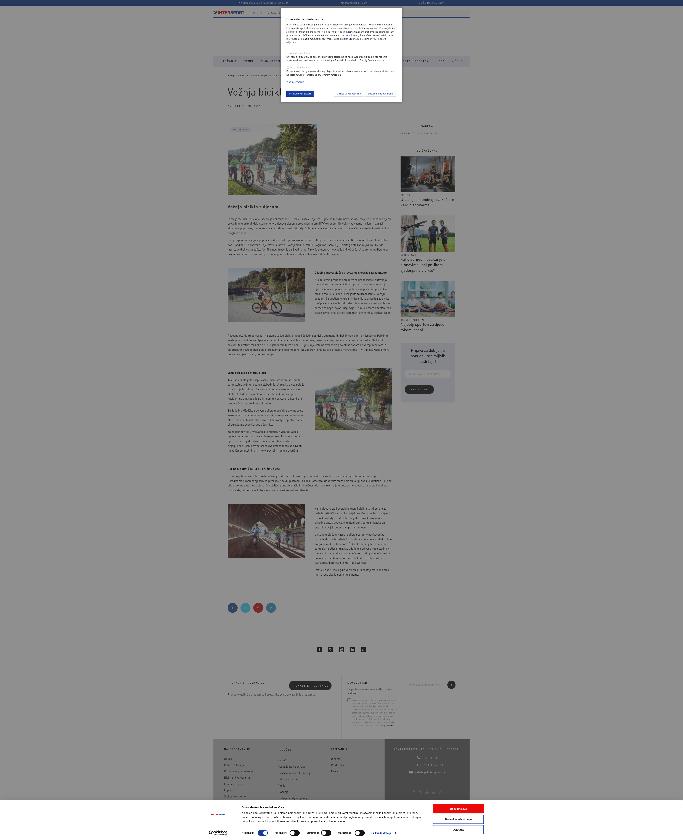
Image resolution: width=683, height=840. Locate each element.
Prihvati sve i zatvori (300, 93)
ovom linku (351, 35)
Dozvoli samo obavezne (349, 93)
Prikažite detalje (381, 832)
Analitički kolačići (300, 52)
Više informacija (295, 81)
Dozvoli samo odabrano (380, 93)
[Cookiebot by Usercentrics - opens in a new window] (218, 833)
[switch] (295, 833)
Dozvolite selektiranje (458, 819)
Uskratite (458, 829)
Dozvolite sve (458, 808)
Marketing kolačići (300, 67)
